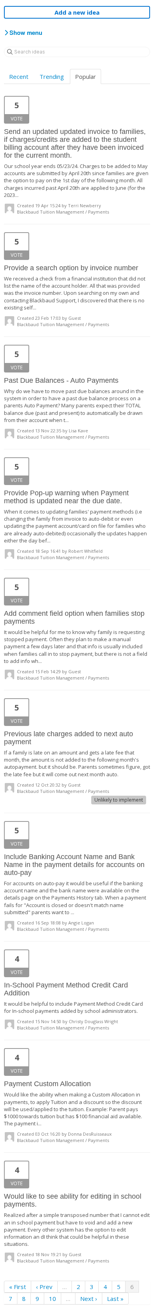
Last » (115, 1299)
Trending (51, 76)
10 (52, 1299)
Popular (85, 76)
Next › (88, 1299)
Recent (18, 76)
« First (17, 1287)
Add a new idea (77, 12)
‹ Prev (44, 1287)
